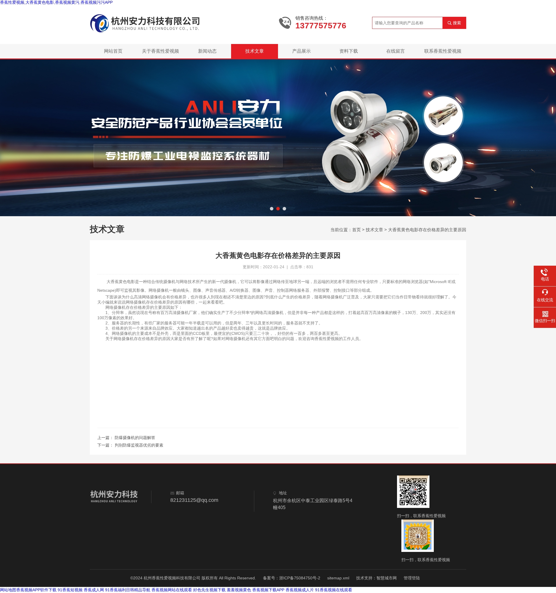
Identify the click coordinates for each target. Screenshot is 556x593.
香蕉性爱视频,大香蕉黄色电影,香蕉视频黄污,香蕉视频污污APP (56, 2)
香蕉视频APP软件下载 (36, 590)
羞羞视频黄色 (239, 590)
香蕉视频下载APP (268, 590)
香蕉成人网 (94, 590)
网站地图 (8, 590)
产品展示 (301, 51)
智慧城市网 (386, 578)
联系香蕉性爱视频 (442, 51)
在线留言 (395, 51)
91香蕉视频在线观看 (333, 590)
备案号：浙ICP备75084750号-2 (291, 578)
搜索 (457, 23)
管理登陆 (412, 578)
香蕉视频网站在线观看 (171, 590)
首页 (356, 229)
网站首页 (113, 51)
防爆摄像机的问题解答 (135, 437)
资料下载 (348, 51)
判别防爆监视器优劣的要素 (139, 445)
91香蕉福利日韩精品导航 (127, 590)
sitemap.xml (338, 578)
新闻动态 (207, 51)
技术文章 (254, 51)
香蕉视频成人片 (300, 590)
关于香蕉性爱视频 (160, 51)
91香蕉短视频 (70, 590)
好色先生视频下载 (209, 590)
